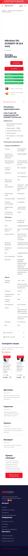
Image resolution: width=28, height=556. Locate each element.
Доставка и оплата (7, 521)
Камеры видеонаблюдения (15, 10)
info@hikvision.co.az (8, 538)
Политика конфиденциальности (11, 548)
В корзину (16, 63)
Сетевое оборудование (9, 515)
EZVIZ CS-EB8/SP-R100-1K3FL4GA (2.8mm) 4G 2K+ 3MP (20, 368)
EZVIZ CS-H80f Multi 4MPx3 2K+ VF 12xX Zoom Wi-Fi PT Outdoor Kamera (7, 368)
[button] (21, 6)
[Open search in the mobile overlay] (25, 6)
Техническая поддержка (9, 529)
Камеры (4, 507)
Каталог (4, 10)
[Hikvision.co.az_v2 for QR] (9, 5)
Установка (5, 524)
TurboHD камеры (6, 12)
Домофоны (5, 512)
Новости (4, 527)
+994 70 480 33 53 (7, 535)
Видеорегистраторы (8, 510)
